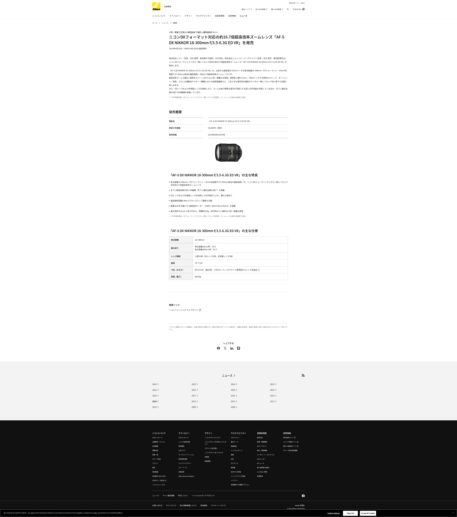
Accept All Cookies (368, 513)
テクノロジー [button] (175, 15)
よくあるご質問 (262, 472)
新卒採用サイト (288, 438)
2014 (154, 401)
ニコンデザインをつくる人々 (214, 453)
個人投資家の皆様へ (263, 468)
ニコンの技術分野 (184, 442)
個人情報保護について (188, 505)
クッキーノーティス (218, 505)
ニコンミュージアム (158, 485)
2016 (233, 395)
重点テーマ (234, 442)
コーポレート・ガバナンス (265, 455)
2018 (154, 395)
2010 (154, 407)
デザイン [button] (188, 15)
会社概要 (155, 446)
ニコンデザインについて (212, 438)
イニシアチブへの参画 (238, 476)
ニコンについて (159, 433)
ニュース (243, 15)
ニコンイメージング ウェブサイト (183, 309)
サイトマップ (171, 505)
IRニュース (260, 463)
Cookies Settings (333, 513)
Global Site (299, 9)
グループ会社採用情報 (290, 450)
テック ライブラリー (185, 463)
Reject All (350, 513)
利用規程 (203, 505)
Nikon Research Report (186, 476)
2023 (272, 384)
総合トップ (246, 9)
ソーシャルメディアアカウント (203, 495)
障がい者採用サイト (289, 446)
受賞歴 (207, 457)
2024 (233, 384)
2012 (233, 401)
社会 (232, 459)
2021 (194, 389)
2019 (272, 389)
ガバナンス (234, 463)
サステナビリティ (238, 433)
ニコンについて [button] (159, 15)
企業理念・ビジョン (158, 442)
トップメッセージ (236, 450)
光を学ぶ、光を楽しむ (159, 480)
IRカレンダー (261, 459)
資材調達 (155, 472)
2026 (154, 384)
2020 (233, 389)
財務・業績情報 (262, 442)
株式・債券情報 (262, 450)
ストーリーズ (183, 468)
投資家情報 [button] (219, 15)
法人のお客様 (261, 9)
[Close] (453, 512)
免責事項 (260, 476)
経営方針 (260, 438)
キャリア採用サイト (289, 442)
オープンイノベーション (186, 455)
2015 (272, 395)
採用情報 (287, 433)
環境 (232, 455)
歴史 (153, 468)
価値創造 (234, 446)
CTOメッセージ (184, 438)
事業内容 (155, 450)
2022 (154, 389)
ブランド (155, 463)
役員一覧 (155, 455)
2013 (194, 401)
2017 (194, 395)
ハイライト (234, 480)
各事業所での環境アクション (240, 485)
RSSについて (183, 495)
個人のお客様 (276, 9)
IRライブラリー (262, 446)
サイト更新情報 (168, 495)
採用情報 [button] (232, 15)
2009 (194, 407)
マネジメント (235, 438)
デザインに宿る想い (211, 448)
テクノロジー (184, 433)
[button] (288, 9)
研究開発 (181, 446)
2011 (272, 401)
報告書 (233, 468)
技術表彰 (181, 472)
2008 (233, 407)
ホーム (154, 23)
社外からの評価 (236, 472)
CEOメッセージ (157, 438)
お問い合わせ (157, 505)
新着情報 (207, 461)
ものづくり (182, 450)
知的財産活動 (183, 459)
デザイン (208, 433)
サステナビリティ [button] (203, 15)
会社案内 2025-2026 (159, 476)
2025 (194, 384)
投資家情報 (262, 433)
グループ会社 (156, 459)
